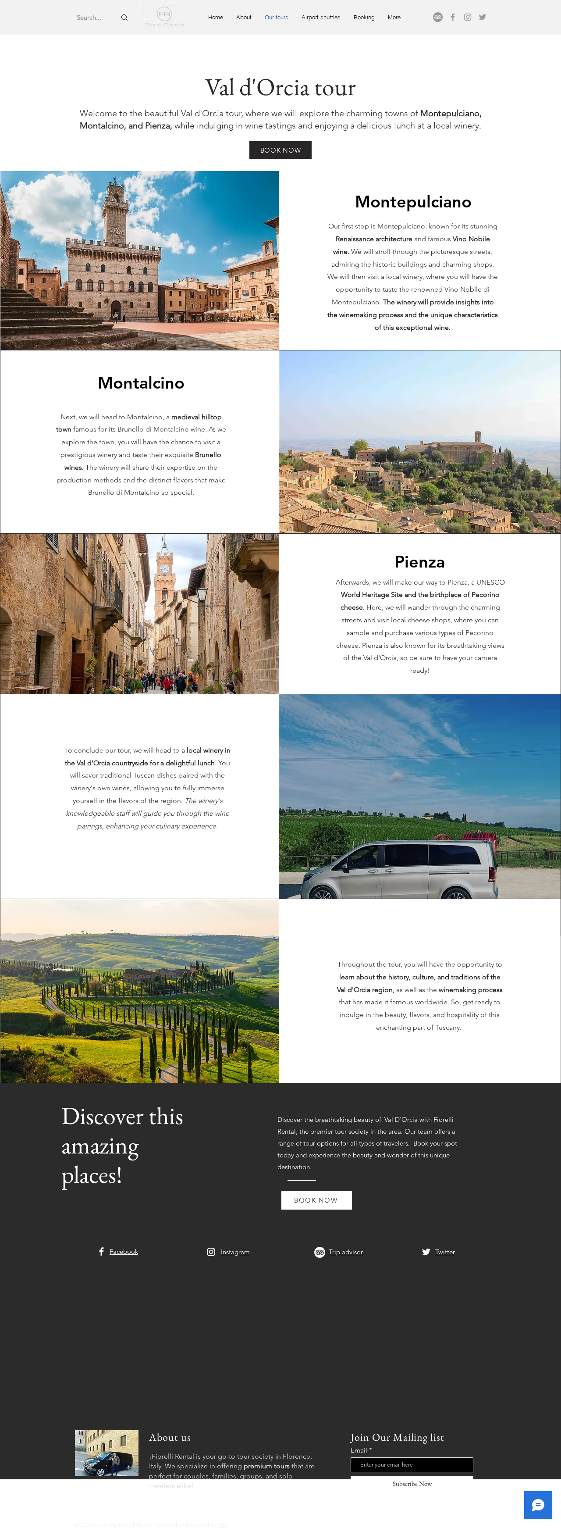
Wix (222, 1524)
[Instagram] (467, 17)
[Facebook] (453, 17)
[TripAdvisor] (438, 17)
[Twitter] (482, 17)
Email (359, 1450)
